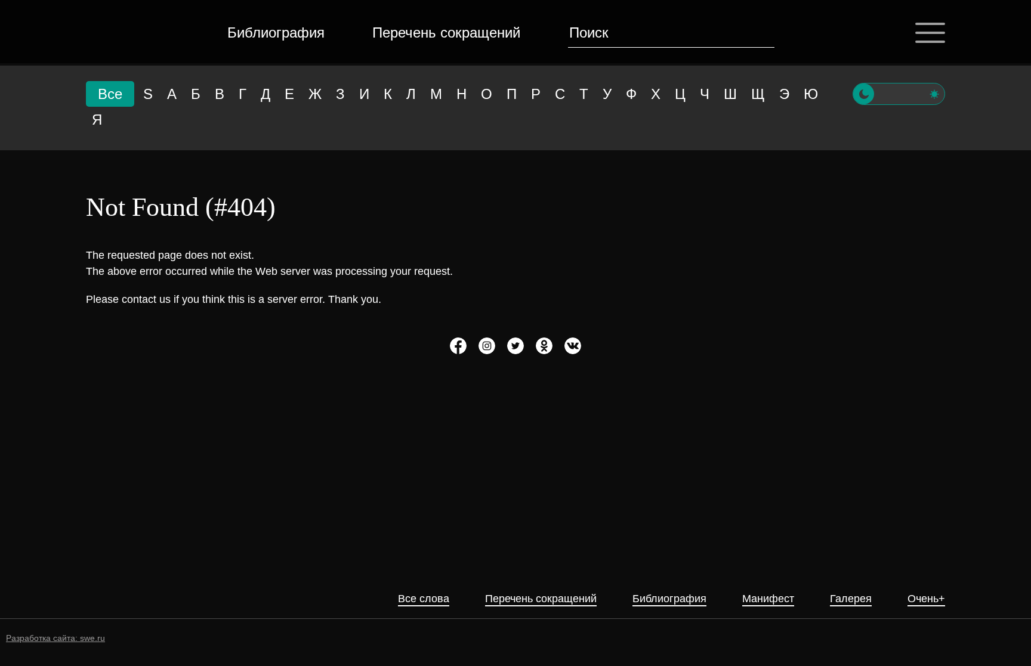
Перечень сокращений (446, 32)
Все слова (423, 599)
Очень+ (926, 599)
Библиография (276, 32)
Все (110, 94)
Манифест (768, 599)
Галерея (851, 599)
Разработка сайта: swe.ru (55, 638)
